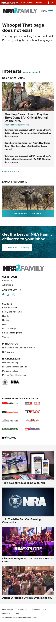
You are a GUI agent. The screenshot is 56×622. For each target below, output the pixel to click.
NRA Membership (10, 362)
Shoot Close (10, 125)
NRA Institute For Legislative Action (18, 347)
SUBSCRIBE (17, 247)
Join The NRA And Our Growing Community (21, 520)
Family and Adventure (12, 311)
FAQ (17, 613)
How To (21, 125)
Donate (38, 2)
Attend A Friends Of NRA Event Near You (27, 598)
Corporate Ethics (39, 609)
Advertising (7, 284)
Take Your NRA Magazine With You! (24, 483)
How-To (5, 315)
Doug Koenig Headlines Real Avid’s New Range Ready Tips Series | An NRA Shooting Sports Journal (27, 146)
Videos (5, 336)
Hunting (6, 320)
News (4, 324)
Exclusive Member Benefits (14, 366)
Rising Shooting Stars (12, 332)
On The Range (9, 328)
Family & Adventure (14, 182)
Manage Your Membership (14, 375)
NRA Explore (8, 351)
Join (23, 2)
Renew (30, 2)
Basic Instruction (13, 78)
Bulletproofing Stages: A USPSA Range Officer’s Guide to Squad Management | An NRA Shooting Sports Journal (27, 133)
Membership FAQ (10, 370)
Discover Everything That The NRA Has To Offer (27, 560)
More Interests (30, 72)
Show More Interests (34, 213)
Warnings (6, 613)
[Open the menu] (50, 10)
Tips (27, 125)
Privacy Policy (7, 609)
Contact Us (7, 280)
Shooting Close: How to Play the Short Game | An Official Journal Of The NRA (26, 117)
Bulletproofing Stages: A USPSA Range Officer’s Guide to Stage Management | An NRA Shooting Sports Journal (27, 159)
